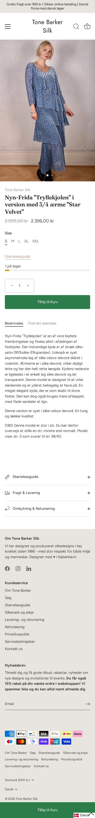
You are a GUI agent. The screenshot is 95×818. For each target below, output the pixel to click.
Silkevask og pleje (19, 612)
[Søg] (76, 27)
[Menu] (7, 26)
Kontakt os (14, 649)
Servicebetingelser (20, 641)
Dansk (9, 789)
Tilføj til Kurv (48, 810)
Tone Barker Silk (47, 26)
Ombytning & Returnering (33, 508)
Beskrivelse (14, 323)
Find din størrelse (42, 323)
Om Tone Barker (18, 590)
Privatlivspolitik (17, 634)
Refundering (15, 627)
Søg (8, 598)
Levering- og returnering (24, 619)
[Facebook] (7, 568)
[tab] (16, 323)
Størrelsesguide (17, 256)
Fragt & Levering (26, 493)
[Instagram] (18, 568)
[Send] (87, 704)
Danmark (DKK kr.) (17, 780)
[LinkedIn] (28, 568)
